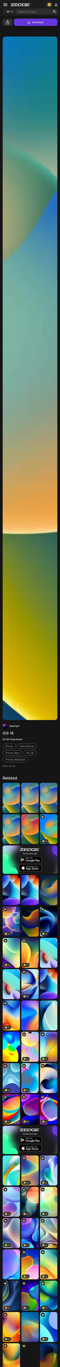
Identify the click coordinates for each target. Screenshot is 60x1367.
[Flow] (11, 984)
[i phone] (48, 798)
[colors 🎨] (48, 984)
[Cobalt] (30, 1327)
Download (37, 22)
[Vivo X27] (11, 1264)
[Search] (54, 11)
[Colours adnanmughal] (11, 1047)
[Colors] (30, 890)
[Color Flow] (48, 953)
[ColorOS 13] (48, 1016)
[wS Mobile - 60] (48, 1078)
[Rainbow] (30, 829)
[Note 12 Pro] (11, 890)
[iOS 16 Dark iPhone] (48, 890)
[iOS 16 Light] (30, 798)
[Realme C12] (11, 1170)
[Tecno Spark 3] (30, 1016)
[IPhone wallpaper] (11, 829)
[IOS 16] (11, 798)
